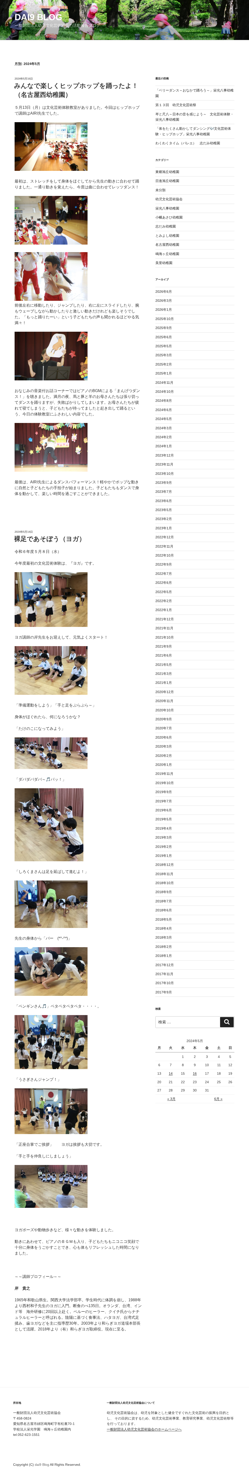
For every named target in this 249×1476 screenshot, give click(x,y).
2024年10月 (164, 392)
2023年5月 (163, 510)
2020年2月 (163, 756)
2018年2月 (163, 947)
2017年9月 (163, 992)
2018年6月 (163, 910)
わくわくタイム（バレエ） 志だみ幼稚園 (187, 143)
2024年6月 (163, 410)
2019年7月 (163, 801)
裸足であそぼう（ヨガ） (49, 538)
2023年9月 (163, 483)
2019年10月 (164, 783)
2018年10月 (164, 883)
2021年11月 (164, 628)
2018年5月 (163, 919)
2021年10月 (164, 637)
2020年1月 (163, 765)
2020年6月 (163, 737)
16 (195, 1073)
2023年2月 (163, 519)
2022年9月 (163, 564)
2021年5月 (163, 665)
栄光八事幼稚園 (167, 208)
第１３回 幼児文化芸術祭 (175, 105)
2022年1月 (163, 610)
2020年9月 (163, 719)
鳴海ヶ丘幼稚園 (167, 254)
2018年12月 (164, 865)
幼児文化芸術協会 (169, 199)
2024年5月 (163, 419)
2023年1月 (163, 528)
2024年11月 (164, 383)
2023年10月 (164, 474)
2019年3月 (163, 837)
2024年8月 (163, 401)
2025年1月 (163, 373)
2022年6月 (163, 583)
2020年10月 (164, 710)
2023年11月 (164, 464)
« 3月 (171, 1099)
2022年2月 (163, 601)
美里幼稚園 (163, 263)
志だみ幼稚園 (165, 226)
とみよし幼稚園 (167, 236)
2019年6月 (163, 810)
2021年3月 (163, 674)
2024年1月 (163, 446)
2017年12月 (164, 965)
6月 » (218, 1099)
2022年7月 (163, 574)
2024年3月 (163, 428)
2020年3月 (163, 746)
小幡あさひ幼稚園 (169, 217)
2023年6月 (163, 501)
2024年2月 (163, 437)
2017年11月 (164, 974)
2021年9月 (163, 646)
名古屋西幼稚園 (167, 245)
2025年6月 (163, 337)
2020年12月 (164, 692)
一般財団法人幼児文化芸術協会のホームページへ (144, 1429)
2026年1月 (163, 310)
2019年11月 (164, 774)
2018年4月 (163, 928)
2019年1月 (163, 856)
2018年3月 (163, 937)
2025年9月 (163, 328)
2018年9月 (163, 892)
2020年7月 (163, 728)
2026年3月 (163, 301)
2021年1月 (163, 683)
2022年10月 (164, 555)
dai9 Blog (38, 17)
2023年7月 (163, 492)
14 (171, 1073)
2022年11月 (164, 546)
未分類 (160, 190)
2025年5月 (163, 346)
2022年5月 (163, 592)
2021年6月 (163, 655)
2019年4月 (163, 828)
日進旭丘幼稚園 (167, 181)
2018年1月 (163, 956)
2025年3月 (163, 355)
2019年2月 (163, 847)
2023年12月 (164, 455)
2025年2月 (163, 364)
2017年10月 (164, 983)
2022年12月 (164, 537)
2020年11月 (164, 701)
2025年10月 (164, 319)
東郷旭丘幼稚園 (167, 172)
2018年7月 (163, 901)
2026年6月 (163, 291)
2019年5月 (163, 819)
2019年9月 (163, 792)
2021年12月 (164, 619)
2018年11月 (164, 874)
